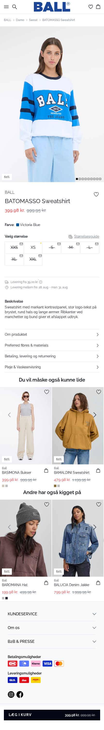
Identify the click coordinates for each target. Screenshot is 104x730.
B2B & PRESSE (21, 641)
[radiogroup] (52, 253)
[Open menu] (5, 6)
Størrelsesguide (86, 236)
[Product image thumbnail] (77, 179)
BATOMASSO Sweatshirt (58, 20)
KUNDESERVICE (22, 614)
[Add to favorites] (96, 194)
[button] (52, 334)
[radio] (33, 247)
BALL (7, 20)
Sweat (33, 20)
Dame (20, 20)
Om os (14, 627)
